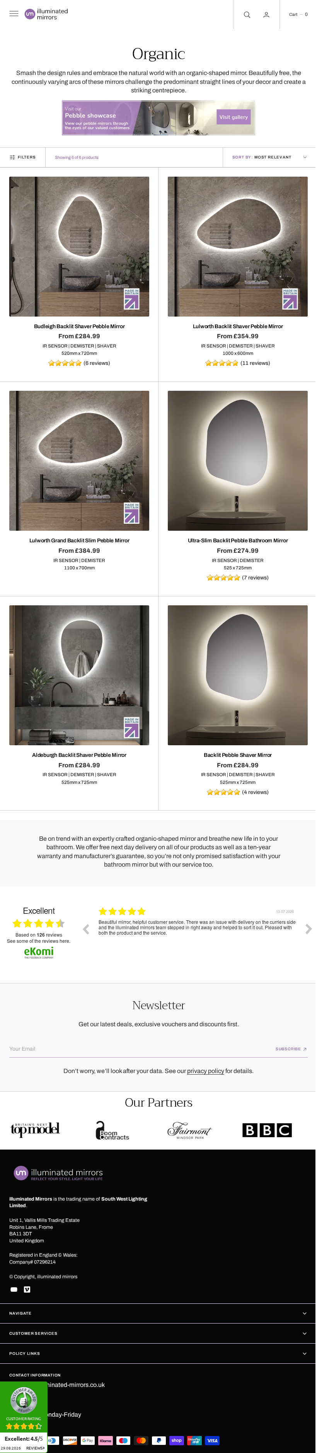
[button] (13, 15)
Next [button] (303, 920)
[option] (197, 926)
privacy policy (203, 1065)
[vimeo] (27, 1289)
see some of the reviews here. (38, 932)
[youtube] (14, 1289)
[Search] (240, 14)
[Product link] (78, 245)
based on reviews (38, 926)
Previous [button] (85, 920)
